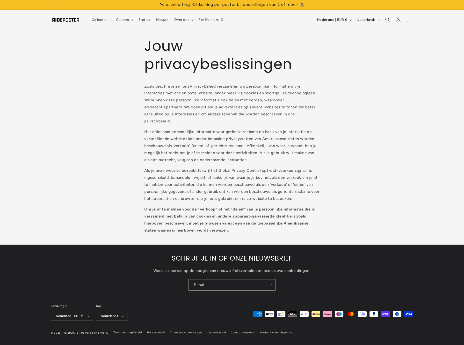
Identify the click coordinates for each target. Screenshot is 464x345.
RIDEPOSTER (71, 333)
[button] (101, 20)
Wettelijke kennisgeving (276, 332)
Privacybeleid (155, 332)
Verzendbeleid (216, 332)
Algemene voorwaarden (186, 332)
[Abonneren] (270, 285)
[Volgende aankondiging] (411, 4)
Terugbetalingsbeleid (127, 332)
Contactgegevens (243, 332)
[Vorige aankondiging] (52, 4)
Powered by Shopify (95, 333)
